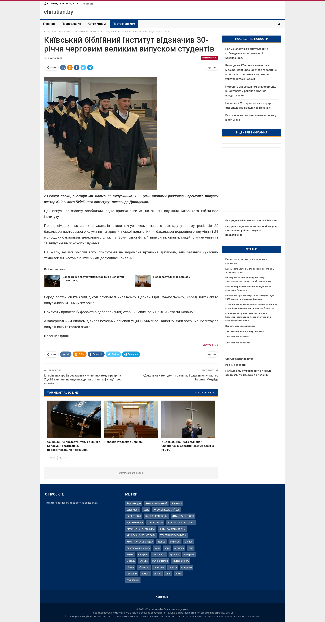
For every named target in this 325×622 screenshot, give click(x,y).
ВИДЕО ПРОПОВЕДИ (156, 516)
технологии (133, 580)
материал (189, 554)
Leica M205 (133, 509)
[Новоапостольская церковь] (143, 281)
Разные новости (235, 364)
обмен (130, 567)
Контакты (88, 3)
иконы (130, 554)
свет (168, 573)
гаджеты (179, 548)
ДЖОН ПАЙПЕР (135, 522)
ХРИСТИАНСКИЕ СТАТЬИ (173, 535)
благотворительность (138, 548)
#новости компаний (156, 503)
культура (174, 554)
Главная (49, 24)
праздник (132, 573)
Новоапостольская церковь (171, 276)
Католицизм (97, 24)
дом (190, 548)
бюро (157, 548)
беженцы (175, 541)
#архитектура (134, 503)
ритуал (157, 573)
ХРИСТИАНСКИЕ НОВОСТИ (141, 535)
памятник (159, 567)
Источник (210, 345)
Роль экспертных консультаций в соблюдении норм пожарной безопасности (246, 53)
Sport (146, 509)
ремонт (145, 573)
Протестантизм (124, 24)
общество (143, 567)
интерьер (143, 554)
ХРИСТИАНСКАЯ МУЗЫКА (141, 529)
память (173, 567)
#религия (177, 503)
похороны (186, 567)
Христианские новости (237, 343)
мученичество (160, 561)
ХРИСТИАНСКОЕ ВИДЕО (140, 541)
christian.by (58, 11)
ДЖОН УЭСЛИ (155, 522)
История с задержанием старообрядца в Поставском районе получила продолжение (250, 91)
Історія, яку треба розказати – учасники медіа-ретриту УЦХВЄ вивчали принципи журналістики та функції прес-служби (83, 379)
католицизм (159, 554)
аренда (161, 541)
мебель (131, 561)
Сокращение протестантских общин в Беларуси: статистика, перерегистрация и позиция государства (248, 317)
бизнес (188, 541)
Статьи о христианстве (239, 358)
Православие (71, 24)
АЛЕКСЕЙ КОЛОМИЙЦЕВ (166, 509)
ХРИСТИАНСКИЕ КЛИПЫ (172, 529)
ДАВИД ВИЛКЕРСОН (183, 516)
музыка (144, 561)
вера (167, 548)
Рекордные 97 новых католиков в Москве (251, 220)
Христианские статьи (237, 337)
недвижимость (181, 561)
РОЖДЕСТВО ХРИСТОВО (181, 522)
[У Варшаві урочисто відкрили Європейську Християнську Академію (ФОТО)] (188, 419)
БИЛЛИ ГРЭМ (134, 516)
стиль (178, 573)
